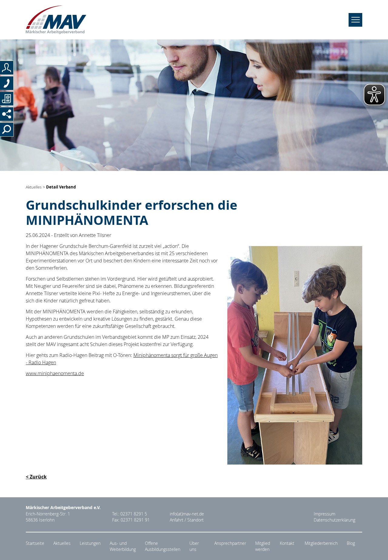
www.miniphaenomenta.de (55, 373)
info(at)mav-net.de (187, 514)
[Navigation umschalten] (355, 20)
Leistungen (90, 543)
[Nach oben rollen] (376, 548)
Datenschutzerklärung (334, 520)
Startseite (35, 543)
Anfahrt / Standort (187, 520)
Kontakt (287, 543)
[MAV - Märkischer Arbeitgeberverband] (56, 19)
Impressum (324, 514)
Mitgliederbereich (321, 543)
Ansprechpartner (230, 543)
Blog (351, 543)
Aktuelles (34, 187)
